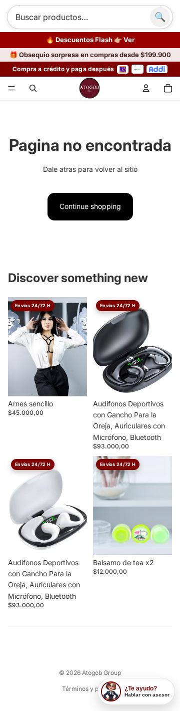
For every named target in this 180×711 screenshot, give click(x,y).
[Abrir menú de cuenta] (146, 88)
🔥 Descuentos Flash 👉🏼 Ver (90, 40)
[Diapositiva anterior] (100, 346)
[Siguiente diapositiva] (164, 346)
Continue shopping (90, 206)
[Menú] (11, 88)
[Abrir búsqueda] (33, 88)
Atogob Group (101, 672)
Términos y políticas (90, 688)
